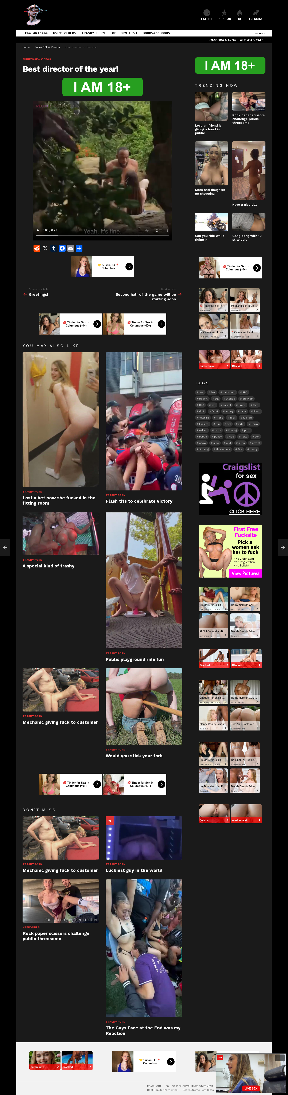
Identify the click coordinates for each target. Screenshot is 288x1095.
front (219, 417)
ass (201, 392)
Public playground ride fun (135, 659)
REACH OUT (154, 1086)
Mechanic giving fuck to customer (60, 722)
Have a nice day (244, 205)
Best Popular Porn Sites (162, 1089)
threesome (223, 449)
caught (227, 405)
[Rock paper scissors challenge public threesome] (61, 901)
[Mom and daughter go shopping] (211, 163)
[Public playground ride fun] (144, 580)
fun (218, 424)
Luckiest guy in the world (134, 870)
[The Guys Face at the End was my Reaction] (144, 948)
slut (228, 443)
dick (202, 411)
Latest (206, 19)
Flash (256, 411)
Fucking (203, 424)
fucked (247, 417)
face (243, 411)
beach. (203, 398)
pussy (218, 436)
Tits (240, 449)
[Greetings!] (5, 547)
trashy (253, 449)
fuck (233, 417)
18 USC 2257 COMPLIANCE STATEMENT (189, 1086)
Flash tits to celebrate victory (139, 501)
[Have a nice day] (248, 170)
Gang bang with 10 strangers (247, 238)
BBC (245, 392)
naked (203, 430)
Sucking (204, 449)
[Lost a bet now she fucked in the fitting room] (61, 419)
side (216, 443)
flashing (204, 417)
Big (217, 398)
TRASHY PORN (93, 33)
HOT (240, 19)
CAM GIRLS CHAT (223, 40)
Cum (255, 405)
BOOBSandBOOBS (156, 33)
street (256, 443)
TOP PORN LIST (123, 33)
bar (213, 392)
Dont (215, 411)
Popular (110, 820)
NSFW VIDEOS (64, 33)
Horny (254, 424)
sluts (241, 443)
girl (229, 424)
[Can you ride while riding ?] (211, 222)
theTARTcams (36, 33)
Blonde (230, 398)
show (202, 443)
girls (241, 424)
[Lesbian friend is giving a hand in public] (211, 106)
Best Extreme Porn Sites (198, 1089)
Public (203, 436)
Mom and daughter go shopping (210, 192)
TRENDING (255, 19)
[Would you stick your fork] (144, 706)
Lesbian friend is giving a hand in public (208, 129)
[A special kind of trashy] (61, 533)
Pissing (232, 430)
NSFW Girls (31, 927)
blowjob (247, 398)
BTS (201, 405)
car (213, 405)
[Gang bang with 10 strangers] (248, 222)
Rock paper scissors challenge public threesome (56, 936)
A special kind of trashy (48, 565)
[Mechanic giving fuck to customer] (61, 690)
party (217, 430)
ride (231, 436)
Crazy (241, 405)
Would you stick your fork (134, 755)
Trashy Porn (32, 491)
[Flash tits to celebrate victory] (144, 421)
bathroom (229, 392)
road (244, 436)
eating (229, 411)
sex (257, 436)
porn (247, 430)
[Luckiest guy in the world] (144, 838)
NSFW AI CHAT (251, 40)
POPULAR (224, 19)
